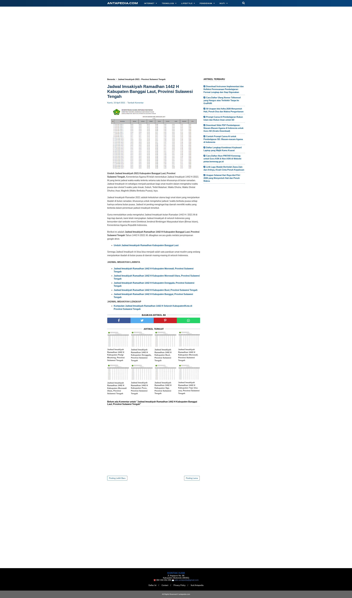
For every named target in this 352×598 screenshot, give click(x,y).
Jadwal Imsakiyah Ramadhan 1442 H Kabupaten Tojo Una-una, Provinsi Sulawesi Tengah (189, 387)
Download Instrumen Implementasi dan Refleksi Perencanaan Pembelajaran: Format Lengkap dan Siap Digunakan (224, 89)
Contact (165, 585)
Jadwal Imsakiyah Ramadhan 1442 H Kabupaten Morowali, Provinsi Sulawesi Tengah (188, 354)
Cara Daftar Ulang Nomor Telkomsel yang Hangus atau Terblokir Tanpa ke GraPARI (222, 100)
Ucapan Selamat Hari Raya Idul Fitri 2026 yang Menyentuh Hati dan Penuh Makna (222, 178)
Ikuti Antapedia (197, 585)
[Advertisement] (176, 53)
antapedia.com (122, 3)
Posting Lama (192, 478)
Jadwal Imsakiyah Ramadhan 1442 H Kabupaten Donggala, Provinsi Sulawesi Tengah (141, 354)
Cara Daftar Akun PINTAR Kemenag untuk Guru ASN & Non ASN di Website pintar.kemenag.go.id (222, 159)
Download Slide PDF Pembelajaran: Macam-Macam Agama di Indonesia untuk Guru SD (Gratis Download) (223, 128)
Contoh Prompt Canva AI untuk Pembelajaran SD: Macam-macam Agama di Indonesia (223, 139)
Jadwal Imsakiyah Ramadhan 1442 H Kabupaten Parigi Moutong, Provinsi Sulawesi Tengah (116, 354)
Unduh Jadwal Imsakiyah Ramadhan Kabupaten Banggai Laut (146, 245)
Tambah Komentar (135, 103)
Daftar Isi (152, 585)
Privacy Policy (179, 585)
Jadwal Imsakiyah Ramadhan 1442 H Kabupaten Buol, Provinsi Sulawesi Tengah (163, 354)
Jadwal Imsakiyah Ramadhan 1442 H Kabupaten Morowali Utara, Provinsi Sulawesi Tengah (117, 388)
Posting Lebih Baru (117, 478)
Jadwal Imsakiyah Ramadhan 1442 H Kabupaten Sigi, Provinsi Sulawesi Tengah (163, 388)
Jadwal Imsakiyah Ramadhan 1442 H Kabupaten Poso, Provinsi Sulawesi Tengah (139, 388)
